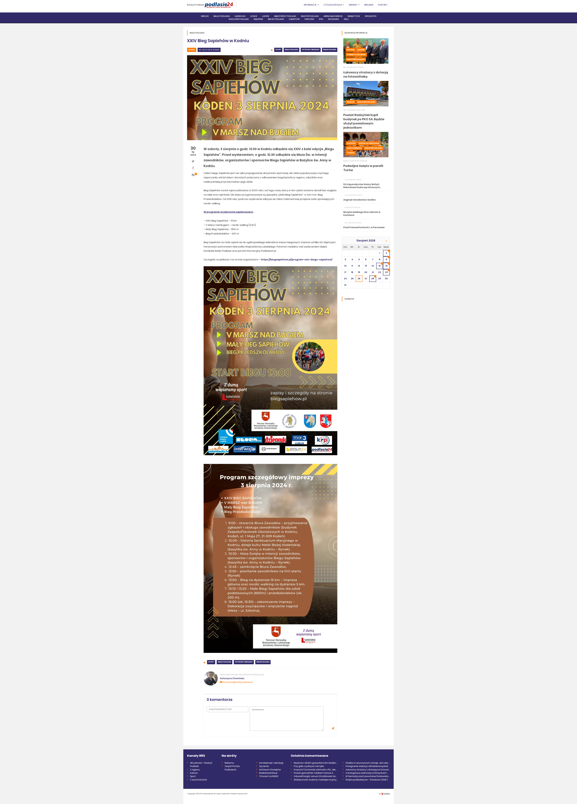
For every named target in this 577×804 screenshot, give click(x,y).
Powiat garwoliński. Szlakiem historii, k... (314, 772)
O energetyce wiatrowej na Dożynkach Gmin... (368, 772)
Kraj (346, 19)
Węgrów (258, 19)
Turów (350, 153)
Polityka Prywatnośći (238, 793)
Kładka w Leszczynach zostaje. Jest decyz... (368, 762)
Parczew (309, 19)
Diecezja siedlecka (369, 143)
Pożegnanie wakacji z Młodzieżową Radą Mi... (368, 766)
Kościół (351, 143)
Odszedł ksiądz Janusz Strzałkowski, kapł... (316, 776)
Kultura (194, 772)
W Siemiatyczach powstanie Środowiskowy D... (368, 776)
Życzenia (264, 766)
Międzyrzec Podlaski (285, 16)
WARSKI (387, 793)
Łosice (253, 16)
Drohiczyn (370, 16)
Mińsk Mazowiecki (333, 16)
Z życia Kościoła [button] (333, 4)
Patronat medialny (310, 49)
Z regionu (195, 769)
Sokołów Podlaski (239, 19)
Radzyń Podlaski (195, 4)
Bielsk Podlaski (276, 19)
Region (350, 49)
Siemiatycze (353, 16)
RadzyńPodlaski (356, 59)
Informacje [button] (310, 4)
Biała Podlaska (222, 16)
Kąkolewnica (354, 148)
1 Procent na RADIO (268, 776)
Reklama (368, 4)
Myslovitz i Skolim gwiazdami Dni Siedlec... (315, 762)
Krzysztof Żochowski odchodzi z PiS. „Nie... (315, 769)
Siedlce (205, 16)
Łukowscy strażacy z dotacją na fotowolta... (368, 769)
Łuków (265, 16)
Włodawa (333, 19)
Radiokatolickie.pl (268, 772)
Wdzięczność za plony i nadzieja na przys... (316, 779)
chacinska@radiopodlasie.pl (237, 682)
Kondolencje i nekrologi (271, 762)
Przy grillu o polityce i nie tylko (309, 766)
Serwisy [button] (353, 4)
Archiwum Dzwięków (270, 769)
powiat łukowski (356, 54)
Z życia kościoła (198, 779)
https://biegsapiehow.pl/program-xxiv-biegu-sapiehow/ (296, 259)
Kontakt (383, 4)
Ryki (321, 19)
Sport (191, 49)
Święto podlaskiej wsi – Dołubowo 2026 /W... (368, 779)
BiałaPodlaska (329, 49)
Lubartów (294, 19)
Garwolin (240, 16)
